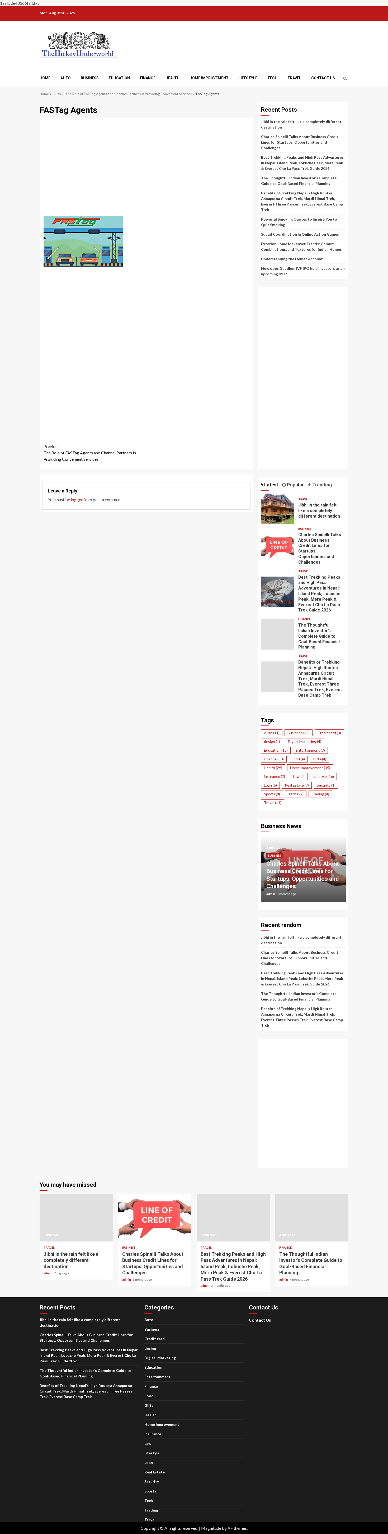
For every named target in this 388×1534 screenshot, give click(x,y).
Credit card (329, 733)
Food (298, 759)
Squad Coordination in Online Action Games (300, 234)
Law (299, 776)
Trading (320, 794)
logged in (79, 499)
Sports (272, 794)
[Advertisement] (146, 170)
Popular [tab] (295, 484)
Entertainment (310, 750)
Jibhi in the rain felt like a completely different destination (277, 509)
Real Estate (297, 785)
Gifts (319, 759)
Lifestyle (248, 78)
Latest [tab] (270, 484)
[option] (303, 871)
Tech (272, 78)
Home (45, 78)
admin (271, 894)
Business (90, 78)
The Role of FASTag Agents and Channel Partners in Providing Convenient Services (90, 453)
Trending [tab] (321, 484)
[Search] (345, 78)
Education (119, 78)
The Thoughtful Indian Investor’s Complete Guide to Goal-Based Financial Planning (277, 634)
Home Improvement (209, 78)
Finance (147, 78)
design (272, 741)
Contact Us (323, 78)
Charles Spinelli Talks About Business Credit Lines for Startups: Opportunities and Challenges (299, 142)
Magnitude (211, 1528)
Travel (294, 78)
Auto (65, 78)
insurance (274, 776)
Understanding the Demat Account (292, 259)
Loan (270, 785)
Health (172, 78)
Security (326, 785)
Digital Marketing (304, 741)
